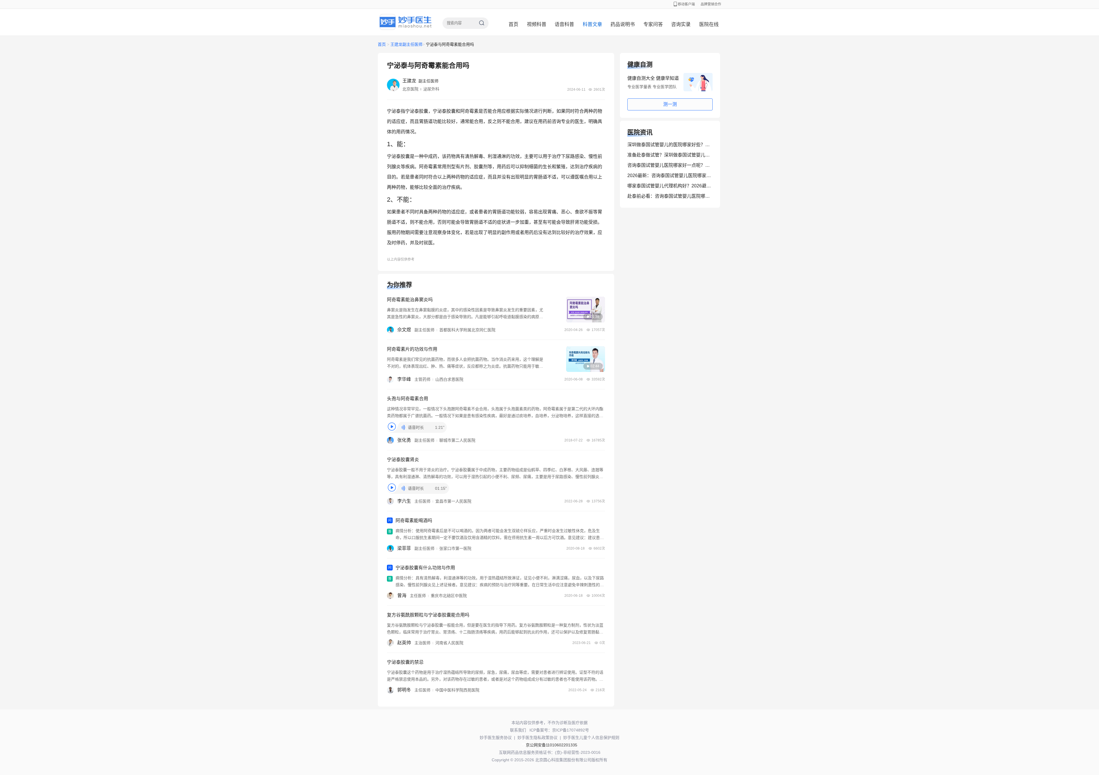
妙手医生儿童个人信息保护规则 (591, 737)
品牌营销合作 (711, 4)
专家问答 (653, 24)
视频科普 (536, 24)
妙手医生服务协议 (496, 737)
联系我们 (518, 730)
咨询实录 (681, 24)
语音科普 (564, 24)
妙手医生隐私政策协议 (537, 737)
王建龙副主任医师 (406, 44)
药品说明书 (622, 24)
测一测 (670, 104)
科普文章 (592, 24)
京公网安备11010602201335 (551, 745)
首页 (513, 24)
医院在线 (709, 24)
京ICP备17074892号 (570, 730)
